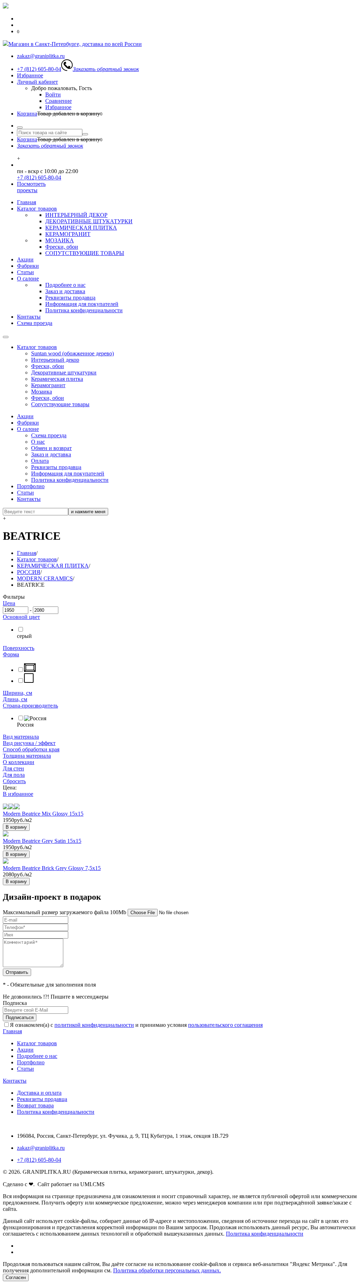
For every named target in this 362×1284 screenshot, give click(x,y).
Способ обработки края (31, 749)
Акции (25, 259)
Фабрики (28, 266)
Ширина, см (17, 693)
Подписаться (20, 1017)
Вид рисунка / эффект (29, 743)
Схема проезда (34, 323)
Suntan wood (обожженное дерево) (72, 353)
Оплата (40, 461)
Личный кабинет (37, 82)
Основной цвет (21, 617)
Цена (9, 603)
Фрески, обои (61, 247)
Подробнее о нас (65, 285)
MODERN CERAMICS (45, 578)
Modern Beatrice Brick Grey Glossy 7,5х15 (52, 868)
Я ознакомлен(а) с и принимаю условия (136, 1025)
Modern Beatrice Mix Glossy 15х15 (43, 814)
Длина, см (15, 699)
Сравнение (58, 101)
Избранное (30, 75)
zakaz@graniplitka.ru (41, 1148)
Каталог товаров (37, 209)
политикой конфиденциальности (94, 1025)
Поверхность (18, 648)
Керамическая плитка (57, 379)
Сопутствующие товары (60, 404)
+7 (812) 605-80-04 (39, 177)
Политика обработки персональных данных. (167, 1270)
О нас (38, 442)
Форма (11, 654)
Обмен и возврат (51, 448)
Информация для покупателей (81, 304)
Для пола (14, 775)
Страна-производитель (30, 706)
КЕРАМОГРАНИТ (67, 234)
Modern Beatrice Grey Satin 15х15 (42, 841)
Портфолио (31, 486)
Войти (53, 94)
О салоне (28, 279)
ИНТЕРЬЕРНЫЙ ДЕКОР (76, 215)
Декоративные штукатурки (64, 372)
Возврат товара (35, 1105)
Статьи (25, 272)
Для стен (13, 768)
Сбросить (14, 781)
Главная (26, 202)
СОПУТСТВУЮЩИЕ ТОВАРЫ (84, 253)
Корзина (27, 114)
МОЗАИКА (59, 240)
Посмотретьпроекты (31, 187)
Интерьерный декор (55, 360)
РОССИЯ (28, 572)
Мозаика (41, 392)
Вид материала (21, 737)
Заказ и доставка (65, 291)
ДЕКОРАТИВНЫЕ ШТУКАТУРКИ (89, 221)
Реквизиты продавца (70, 298)
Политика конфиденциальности (84, 310)
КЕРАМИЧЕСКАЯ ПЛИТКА (81, 228)
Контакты (29, 317)
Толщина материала (27, 756)
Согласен (16, 1277)
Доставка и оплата (39, 1093)
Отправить (17, 972)
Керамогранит (48, 385)
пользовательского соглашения (225, 1025)
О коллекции (18, 762)
